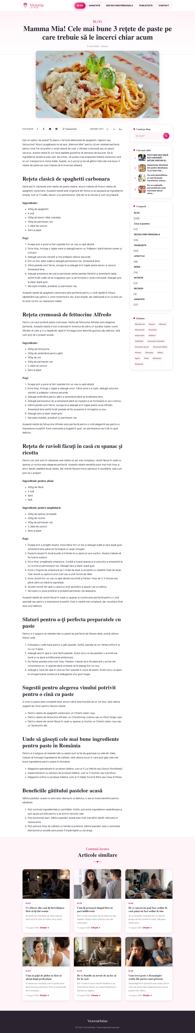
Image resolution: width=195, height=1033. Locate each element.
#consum (153, 330)
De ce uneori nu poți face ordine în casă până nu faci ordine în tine (148, 909)
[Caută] (166, 136)
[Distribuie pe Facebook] (37, 129)
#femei (138, 353)
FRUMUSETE (140, 245)
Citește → (44, 927)
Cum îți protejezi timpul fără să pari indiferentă (95, 909)
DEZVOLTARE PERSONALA (119, 5)
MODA (137, 267)
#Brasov (162, 324)
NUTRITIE (138, 277)
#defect (152, 335)
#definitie (139, 341)
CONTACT (164, 5)
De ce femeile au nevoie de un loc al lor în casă (96, 977)
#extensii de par (142, 347)
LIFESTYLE (139, 256)
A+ (120, 129)
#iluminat (157, 358)
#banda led (140, 324)
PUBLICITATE (146, 5)
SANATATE (94, 5)
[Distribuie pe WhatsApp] (50, 129)
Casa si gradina (142, 223)
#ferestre (149, 353)
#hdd (146, 358)
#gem (137, 358)
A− (107, 129)
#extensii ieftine (160, 347)
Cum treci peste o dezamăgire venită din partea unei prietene (146, 977)
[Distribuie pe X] (43, 129)
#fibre (160, 353)
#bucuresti (139, 330)
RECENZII (138, 288)
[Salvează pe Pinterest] (56, 129)
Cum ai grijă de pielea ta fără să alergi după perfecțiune (44, 977)
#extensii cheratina (156, 341)
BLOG (80, 5)
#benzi (152, 324)
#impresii (139, 364)
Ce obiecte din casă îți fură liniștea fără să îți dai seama (45, 909)
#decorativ (139, 335)
